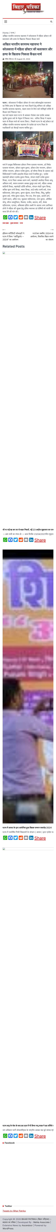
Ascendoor (27, 1225)
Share (40, 218)
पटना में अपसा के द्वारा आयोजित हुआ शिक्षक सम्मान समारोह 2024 (27, 827)
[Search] (51, 22)
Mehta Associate (41, 1222)
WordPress (8, 1228)
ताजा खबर (6, 223)
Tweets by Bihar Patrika (14, 1211)
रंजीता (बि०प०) (9, 59)
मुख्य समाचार (14, 223)
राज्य (21, 223)
